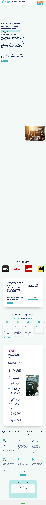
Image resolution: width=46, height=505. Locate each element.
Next (33, 299)
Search (16, 1)
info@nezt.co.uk (16, 4)
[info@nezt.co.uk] (12, 4)
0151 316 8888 (8, 4)
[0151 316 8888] (3, 4)
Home (13, 1)
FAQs (27, 1)
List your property (22, 1)
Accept (23, 503)
